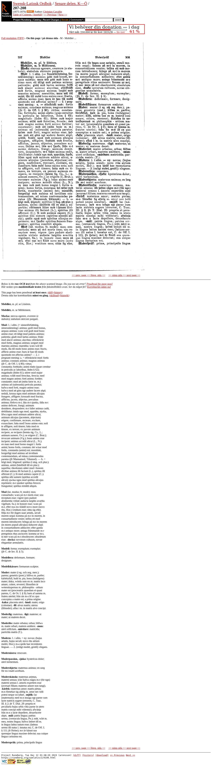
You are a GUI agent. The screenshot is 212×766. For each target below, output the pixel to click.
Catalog (37, 20)
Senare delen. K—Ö (71, 3)
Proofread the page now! (100, 283)
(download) (102, 755)
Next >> (62, 14)
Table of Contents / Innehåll (27, 14)
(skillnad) (54, 295)
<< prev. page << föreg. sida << (88, 275)
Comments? (77, 20)
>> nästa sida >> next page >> (124, 275)
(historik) (64, 295)
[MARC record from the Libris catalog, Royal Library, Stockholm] (30, 11)
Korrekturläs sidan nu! (99, 286)
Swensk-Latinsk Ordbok (32, 3)
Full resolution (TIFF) (12, 38)
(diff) (50, 292)
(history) (58, 292)
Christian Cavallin (52, 11)
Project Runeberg (22, 20)
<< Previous (50, 14)
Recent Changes (51, 20)
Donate (65, 20)
